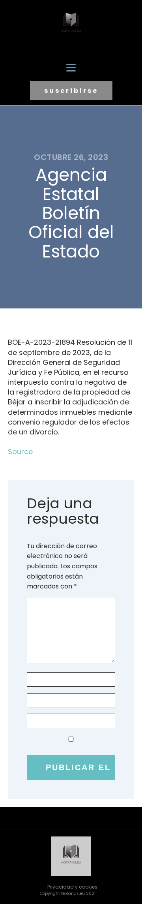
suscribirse (71, 90)
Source (20, 452)
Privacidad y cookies (72, 886)
